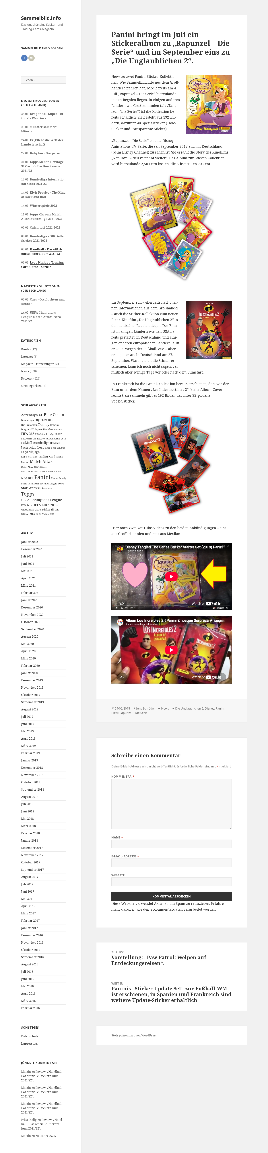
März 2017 (28, 913)
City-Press (40, 420)
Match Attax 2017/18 (51, 471)
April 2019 (28, 738)
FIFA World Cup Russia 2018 (51, 438)
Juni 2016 (27, 979)
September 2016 (32, 957)
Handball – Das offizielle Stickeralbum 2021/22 (41, 251)
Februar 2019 (30, 753)
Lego (40, 447)
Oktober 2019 (30, 695)
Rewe (61, 483)
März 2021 (28, 586)
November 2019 (32, 687)
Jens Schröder (145, 708)
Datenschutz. (30, 1036)
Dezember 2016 (32, 935)
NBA (24, 478)
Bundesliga (27, 420)
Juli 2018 (27, 804)
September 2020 (32, 629)
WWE (52, 514)
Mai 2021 (27, 571)
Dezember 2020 (32, 607)
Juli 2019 (27, 717)
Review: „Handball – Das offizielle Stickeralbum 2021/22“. (42, 1076)
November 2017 (32, 855)
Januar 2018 (29, 840)
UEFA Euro (26, 505)
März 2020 (28, 658)
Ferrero (58, 429)
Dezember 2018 (32, 768)
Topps (27, 493)
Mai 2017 (27, 899)
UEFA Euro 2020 (31, 514)
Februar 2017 (30, 921)
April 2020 (28, 651)
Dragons (26, 429)
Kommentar (122, 777)
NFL (31, 478)
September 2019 (32, 702)
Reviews (27, 378)
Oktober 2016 (30, 950)
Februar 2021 (30, 593)
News (25, 371)
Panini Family (58, 478)
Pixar (36, 483)
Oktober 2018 (30, 782)
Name (117, 837)
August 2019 (29, 709)
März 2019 (28, 746)
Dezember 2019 (32, 680)
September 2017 (32, 870)
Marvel (25, 462)
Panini (42, 477)
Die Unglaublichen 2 (189, 708)
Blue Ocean (54, 414)
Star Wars (29, 488)
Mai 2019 (27, 731)
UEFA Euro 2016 (45, 505)
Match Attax (41, 461)
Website (118, 875)
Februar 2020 (30, 666)
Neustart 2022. (46, 1136)
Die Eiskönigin (29, 425)
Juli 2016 (27, 972)
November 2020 (32, 615)
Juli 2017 (27, 884)
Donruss (54, 425)
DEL (50, 420)
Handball (55, 443)
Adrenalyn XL (32, 415)
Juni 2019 (27, 724)
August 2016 (29, 964)
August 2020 (29, 637)
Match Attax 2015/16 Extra (33, 466)
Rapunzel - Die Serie (133, 713)
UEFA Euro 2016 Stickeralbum (40, 509)
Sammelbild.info (41, 18)
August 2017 (29, 877)
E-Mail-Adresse (125, 856)
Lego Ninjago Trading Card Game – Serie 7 (42, 264)
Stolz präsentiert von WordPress (134, 1035)
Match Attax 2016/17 (31, 471)
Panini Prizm (27, 483)
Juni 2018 (27, 811)
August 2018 (29, 797)
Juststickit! (29, 447)
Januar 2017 (29, 928)
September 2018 (32, 789)
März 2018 (28, 826)
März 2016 (28, 1001)
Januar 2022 (29, 542)
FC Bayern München (42, 429)
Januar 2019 (29, 760)
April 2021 (28, 578)
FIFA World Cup (28, 438)
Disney (43, 424)
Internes (27, 357)
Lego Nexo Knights (55, 447)
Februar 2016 (30, 1008)
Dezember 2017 (32, 848)
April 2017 (28, 906)
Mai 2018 (27, 819)
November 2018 (32, 775)
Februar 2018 (30, 833)
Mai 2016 (27, 986)
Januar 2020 (29, 673)
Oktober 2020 (30, 622)
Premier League (48, 483)
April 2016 (28, 993)
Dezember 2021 (32, 549)
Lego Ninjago (30, 452)
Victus (45, 514)
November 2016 (32, 942)
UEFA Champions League (41, 499)
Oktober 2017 (30, 862)
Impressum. (29, 1044)
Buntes (26, 349)
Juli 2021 (27, 556)
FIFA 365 (27, 433)
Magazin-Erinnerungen (37, 364)
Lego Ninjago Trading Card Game (42, 456)
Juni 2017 (27, 891)
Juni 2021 (27, 564)
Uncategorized (31, 386)
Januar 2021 (29, 600)
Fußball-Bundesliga (35, 443)
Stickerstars (44, 488)
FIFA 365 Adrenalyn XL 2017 (48, 434)
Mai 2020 (27, 644)
